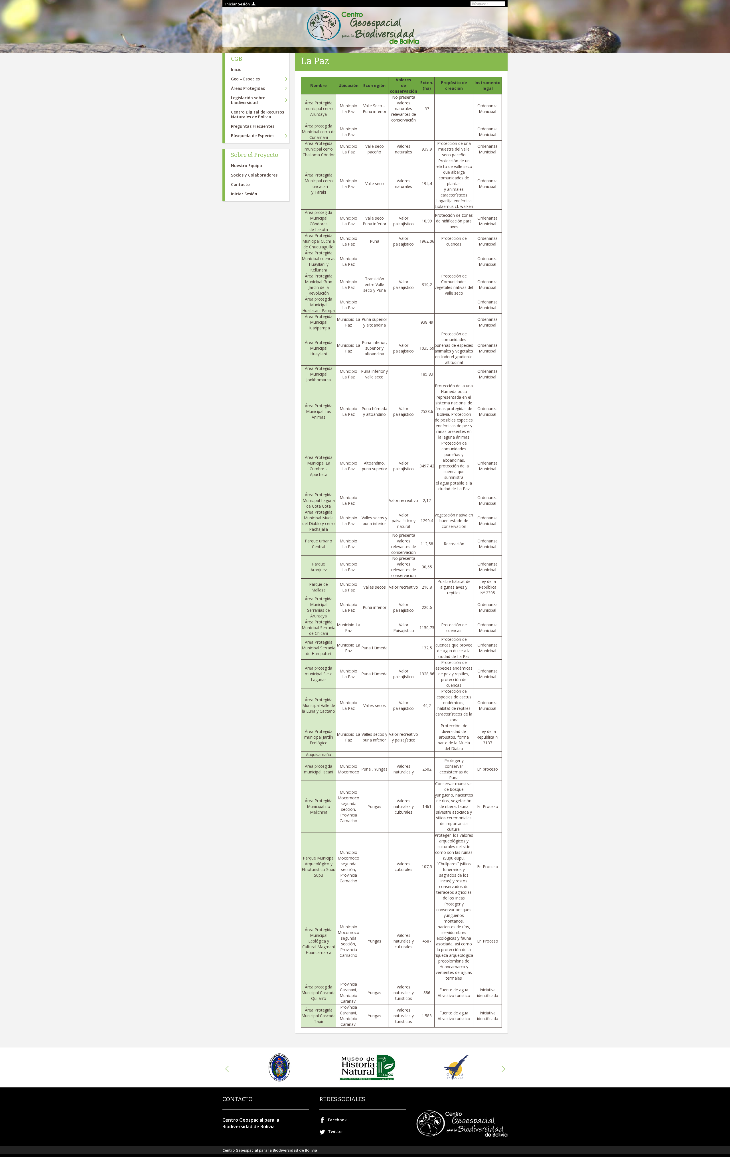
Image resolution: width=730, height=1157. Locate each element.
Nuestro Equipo (246, 165)
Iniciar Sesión (237, 4)
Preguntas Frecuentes (252, 126)
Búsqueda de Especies (252, 135)
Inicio (236, 69)
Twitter (335, 1131)
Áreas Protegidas (248, 88)
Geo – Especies (245, 78)
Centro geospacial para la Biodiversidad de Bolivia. (365, 27)
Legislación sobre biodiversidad (248, 100)
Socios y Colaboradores (254, 175)
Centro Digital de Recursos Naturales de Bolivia (257, 114)
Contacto (240, 184)
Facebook (337, 1119)
